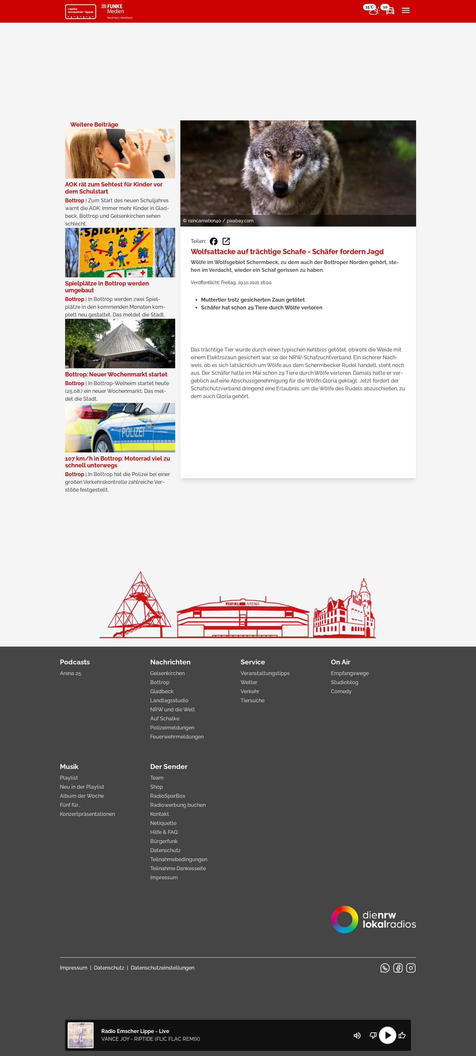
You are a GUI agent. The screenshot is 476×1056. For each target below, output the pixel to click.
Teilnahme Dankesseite (178, 868)
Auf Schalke (164, 719)
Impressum (164, 877)
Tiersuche (253, 700)
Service (253, 662)
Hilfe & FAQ (164, 832)
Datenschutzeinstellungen (162, 968)
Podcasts (75, 662)
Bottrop (159, 682)
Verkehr (250, 691)
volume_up (357, 1035)
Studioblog (344, 682)
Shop (156, 787)
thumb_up (402, 1035)
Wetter (249, 682)
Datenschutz (165, 850)
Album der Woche (82, 796)
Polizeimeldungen (172, 728)
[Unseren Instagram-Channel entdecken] (411, 968)
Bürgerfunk (164, 841)
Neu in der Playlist (82, 787)
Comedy (341, 691)
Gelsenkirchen (167, 673)
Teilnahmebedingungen (178, 859)
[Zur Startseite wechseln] (80, 12)
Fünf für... (70, 805)
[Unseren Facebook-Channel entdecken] (398, 968)
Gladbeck (162, 691)
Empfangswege (350, 673)
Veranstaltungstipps (265, 673)
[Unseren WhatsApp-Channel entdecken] (385, 968)
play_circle (387, 1035)
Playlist (69, 778)
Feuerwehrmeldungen (177, 737)
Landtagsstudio (169, 700)
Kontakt (159, 814)
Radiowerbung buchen (178, 805)
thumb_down (373, 1035)
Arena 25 (70, 673)
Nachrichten (170, 662)
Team (157, 778)
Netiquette (163, 823)
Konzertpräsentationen (87, 814)
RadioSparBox (167, 796)
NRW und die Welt (172, 709)
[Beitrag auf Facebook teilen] (214, 241)
